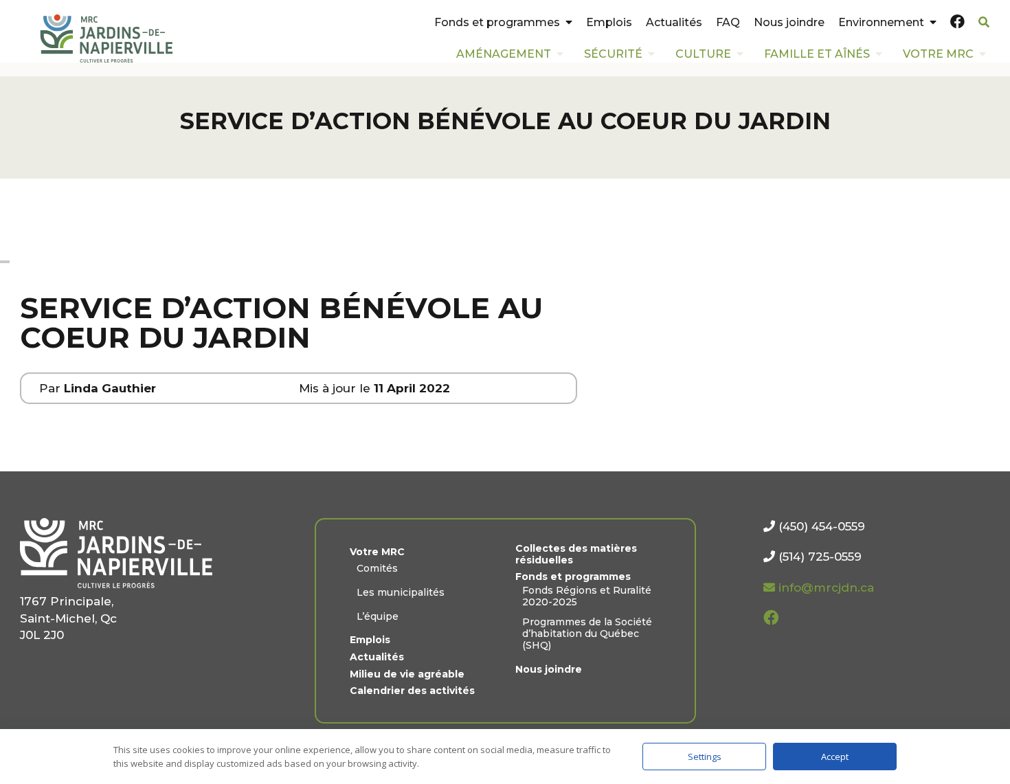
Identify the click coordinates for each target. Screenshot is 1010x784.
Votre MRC (938, 53)
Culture (703, 53)
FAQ (728, 22)
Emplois (609, 22)
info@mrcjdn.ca (824, 587)
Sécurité (613, 53)
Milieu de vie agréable (407, 674)
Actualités (674, 22)
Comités (377, 568)
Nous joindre (789, 22)
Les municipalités (401, 592)
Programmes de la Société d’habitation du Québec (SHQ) (587, 633)
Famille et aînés (817, 53)
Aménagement (503, 53)
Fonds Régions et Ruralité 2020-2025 (586, 596)
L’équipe (378, 617)
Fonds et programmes (497, 22)
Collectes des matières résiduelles (576, 554)
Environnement (881, 22)
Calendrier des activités (412, 691)
